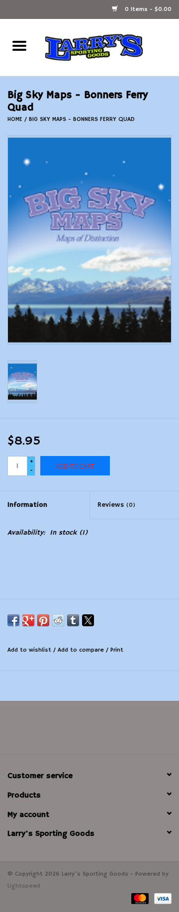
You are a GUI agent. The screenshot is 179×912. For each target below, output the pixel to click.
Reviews (116, 504)
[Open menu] (19, 45)
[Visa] (161, 898)
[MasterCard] (139, 898)
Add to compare (82, 650)
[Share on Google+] (28, 620)
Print (116, 650)
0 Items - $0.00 (147, 9)
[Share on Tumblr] (73, 620)
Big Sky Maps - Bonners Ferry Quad (82, 119)
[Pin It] (43, 620)
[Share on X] (88, 620)
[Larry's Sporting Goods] (109, 47)
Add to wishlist (30, 650)
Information (27, 504)
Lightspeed (23, 886)
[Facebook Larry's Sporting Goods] (89, 731)
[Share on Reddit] (58, 620)
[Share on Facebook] (13, 620)
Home (14, 119)
